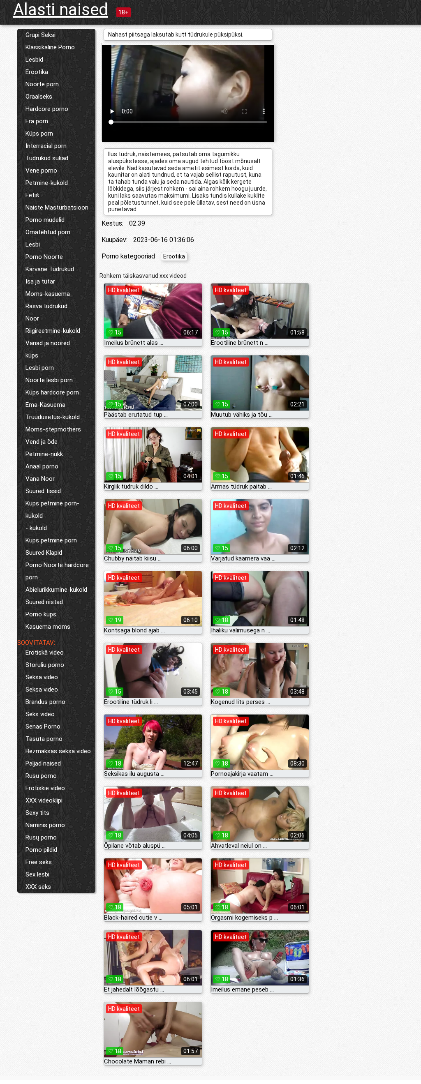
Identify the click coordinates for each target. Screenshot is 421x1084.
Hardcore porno (46, 109)
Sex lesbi (37, 874)
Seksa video (41, 677)
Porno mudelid (45, 220)
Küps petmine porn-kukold (52, 509)
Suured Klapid (43, 552)
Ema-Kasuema (45, 404)
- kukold (36, 528)
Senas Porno (42, 726)
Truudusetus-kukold (52, 417)
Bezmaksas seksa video (58, 751)
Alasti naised (60, 9)
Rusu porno (41, 776)
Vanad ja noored (47, 343)
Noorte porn (42, 84)
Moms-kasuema (47, 294)
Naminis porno (45, 825)
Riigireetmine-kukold (52, 330)
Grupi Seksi (40, 35)
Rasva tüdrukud (46, 306)
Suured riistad (44, 602)
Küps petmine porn (51, 540)
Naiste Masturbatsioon (56, 207)
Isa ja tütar (40, 281)
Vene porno (41, 170)
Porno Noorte (44, 257)
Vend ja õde (41, 441)
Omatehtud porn (47, 232)
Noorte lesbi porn (49, 380)
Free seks (38, 862)
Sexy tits (37, 812)
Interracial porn (46, 146)
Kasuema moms (47, 626)
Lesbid (34, 59)
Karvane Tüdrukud (49, 269)
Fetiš (32, 195)
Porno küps (40, 614)
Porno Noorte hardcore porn (57, 571)
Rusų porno (41, 837)
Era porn (36, 121)
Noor (32, 318)
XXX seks (38, 886)
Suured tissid (43, 491)
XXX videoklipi (43, 800)
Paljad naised (43, 763)
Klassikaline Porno (50, 47)
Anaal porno (41, 466)
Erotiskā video (44, 652)
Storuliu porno (44, 665)
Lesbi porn (39, 367)
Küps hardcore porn (52, 392)
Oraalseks (38, 96)
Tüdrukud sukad (46, 158)
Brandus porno (45, 702)
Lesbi (32, 244)
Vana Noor (40, 478)
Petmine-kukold (46, 183)
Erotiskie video (45, 788)
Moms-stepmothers (53, 429)
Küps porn (39, 133)
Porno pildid (41, 849)
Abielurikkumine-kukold (56, 589)
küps (31, 355)
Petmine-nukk (44, 454)
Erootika (36, 72)
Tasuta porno (43, 739)
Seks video (40, 714)
